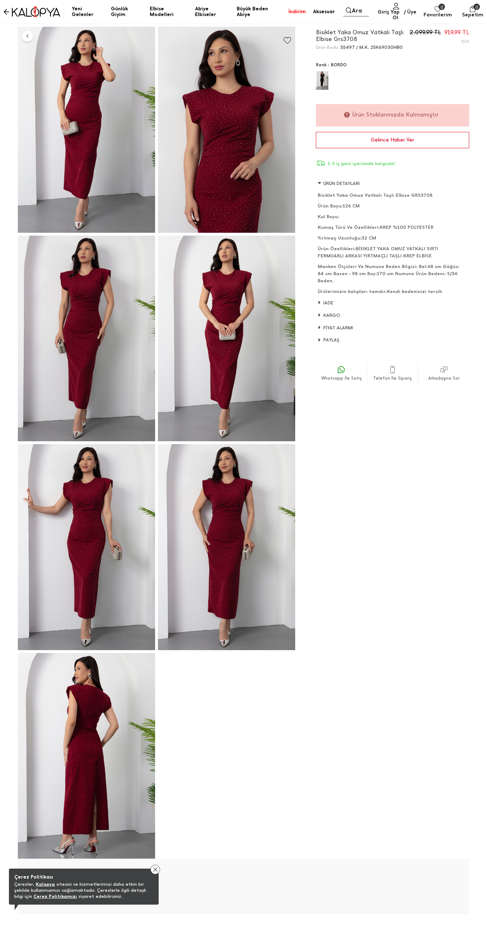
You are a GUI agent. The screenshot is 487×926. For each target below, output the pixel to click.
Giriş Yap (389, 12)
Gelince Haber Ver (392, 140)
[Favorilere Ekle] (287, 40)
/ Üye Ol (404, 15)
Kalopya (45, 884)
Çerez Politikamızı (55, 896)
